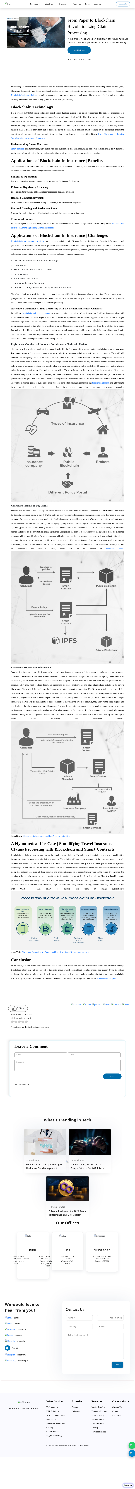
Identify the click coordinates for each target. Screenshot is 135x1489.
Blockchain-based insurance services (27, 241)
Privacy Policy (97, 1415)
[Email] (106, 1005)
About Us (77, 4)
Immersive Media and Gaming (55, 1425)
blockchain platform (100, 383)
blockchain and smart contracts (36, 313)
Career (115, 1411)
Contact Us (79, 50)
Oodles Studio (52, 1431)
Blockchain (51, 1419)
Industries (49, 4)
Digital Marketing (54, 1436)
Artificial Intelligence (55, 1415)
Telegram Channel (99, 1411)
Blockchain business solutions (24, 95)
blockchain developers (106, 978)
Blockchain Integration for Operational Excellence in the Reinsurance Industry (55, 952)
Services (34, 4)
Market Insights (98, 1407)
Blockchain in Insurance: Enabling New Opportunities (46, 836)
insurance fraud (112, 549)
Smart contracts (17, 149)
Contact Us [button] (123, 4)
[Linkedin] (116, 1005)
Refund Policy (97, 1419)
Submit (117, 1365)
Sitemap (94, 1428)
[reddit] (125, 1005)
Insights (63, 4)
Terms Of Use (97, 1423)
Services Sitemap (98, 1432)
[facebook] (76, 1005)
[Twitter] (87, 1005)
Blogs (87, 4)
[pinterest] (97, 1005)
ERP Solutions (52, 1411)
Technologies (52, 1407)
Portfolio (97, 4)
